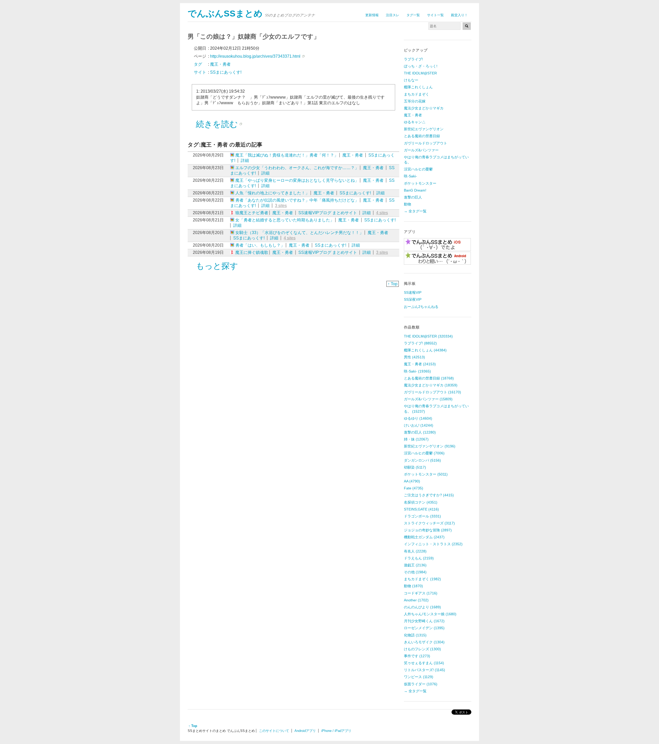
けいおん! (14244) (418, 425)
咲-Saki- (410, 176)
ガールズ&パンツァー (421, 150)
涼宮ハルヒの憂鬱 (418, 169)
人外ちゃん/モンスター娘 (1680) (430, 614)
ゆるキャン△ (415, 122)
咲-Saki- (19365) (417, 371)
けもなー (411, 80)
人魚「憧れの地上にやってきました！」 (272, 193)
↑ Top (392, 284)
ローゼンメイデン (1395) (424, 628)
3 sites (281, 205)
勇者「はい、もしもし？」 (260, 245)
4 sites (382, 213)
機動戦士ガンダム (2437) (424, 537)
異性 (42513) (414, 357)
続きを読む (217, 124)
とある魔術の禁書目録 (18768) (429, 378)
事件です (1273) (417, 656)
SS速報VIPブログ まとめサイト (327, 213)
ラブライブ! (413, 59)
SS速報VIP (412, 292)
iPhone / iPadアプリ (336, 731)
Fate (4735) (413, 488)
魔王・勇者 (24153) (420, 364)
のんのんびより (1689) (422, 607)
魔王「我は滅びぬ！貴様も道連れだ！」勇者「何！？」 (286, 155)
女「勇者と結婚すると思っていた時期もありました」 (284, 220)
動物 (407, 204)
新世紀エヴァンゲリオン (424, 129)
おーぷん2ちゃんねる (421, 307)
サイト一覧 (435, 15)
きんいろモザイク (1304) (424, 642)
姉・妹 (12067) (416, 439)
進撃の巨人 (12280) (420, 432)
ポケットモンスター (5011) (426, 474)
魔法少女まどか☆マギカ (424, 108)
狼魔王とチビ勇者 (251, 213)
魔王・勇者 (352, 155)
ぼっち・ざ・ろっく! (420, 66)
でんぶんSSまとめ (225, 13)
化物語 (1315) (415, 635)
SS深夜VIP (412, 299)
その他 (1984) (415, 572)
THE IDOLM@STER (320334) (428, 336)
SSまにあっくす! (355, 193)
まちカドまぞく (416, 94)
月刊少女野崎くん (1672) (424, 621)
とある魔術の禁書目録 (422, 136)
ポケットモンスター (420, 183)
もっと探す (217, 266)
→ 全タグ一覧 (415, 211)
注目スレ (392, 15)
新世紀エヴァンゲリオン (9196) (429, 446)
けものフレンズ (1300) (422, 649)
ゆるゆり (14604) (418, 418)
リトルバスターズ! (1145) (424, 670)
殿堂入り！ (459, 15)
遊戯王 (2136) (415, 565)
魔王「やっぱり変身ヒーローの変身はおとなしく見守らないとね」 (297, 180)
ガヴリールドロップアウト (425, 143)
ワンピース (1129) (418, 677)
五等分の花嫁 (415, 101)
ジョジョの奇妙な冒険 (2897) (428, 530)
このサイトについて (274, 731)
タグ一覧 (413, 15)
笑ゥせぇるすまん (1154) (424, 663)
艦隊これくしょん (418, 87)
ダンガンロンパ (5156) (422, 460)
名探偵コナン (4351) (420, 502)
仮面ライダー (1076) (420, 684)
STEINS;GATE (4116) (421, 509)
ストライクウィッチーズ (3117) (429, 523)
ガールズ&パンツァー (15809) (428, 399)
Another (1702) (416, 600)
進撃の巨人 (413, 197)
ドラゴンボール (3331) (422, 516)
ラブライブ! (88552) (420, 343)
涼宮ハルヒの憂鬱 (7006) (424, 453)
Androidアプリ (305, 731)
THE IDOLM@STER (420, 73)
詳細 (245, 160)
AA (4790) (412, 481)
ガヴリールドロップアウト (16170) (432, 392)
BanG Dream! (415, 190)
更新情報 (372, 15)
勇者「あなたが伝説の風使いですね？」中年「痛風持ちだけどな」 (297, 200)
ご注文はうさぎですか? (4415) (429, 495)
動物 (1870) (413, 586)
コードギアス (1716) (420, 593)
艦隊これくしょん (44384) (425, 350)
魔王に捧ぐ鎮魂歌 (251, 252)
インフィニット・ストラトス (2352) (433, 544)
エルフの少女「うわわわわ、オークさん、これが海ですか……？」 (297, 168)
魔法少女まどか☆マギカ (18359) (430, 385)
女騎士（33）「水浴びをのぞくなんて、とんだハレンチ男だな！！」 (299, 232)
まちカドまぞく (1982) (422, 579)
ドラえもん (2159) (419, 558)
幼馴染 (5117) (415, 467)
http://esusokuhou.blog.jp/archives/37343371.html (255, 56)
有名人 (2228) (415, 551)
